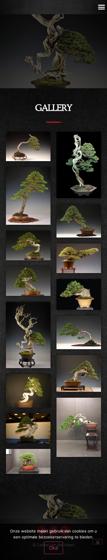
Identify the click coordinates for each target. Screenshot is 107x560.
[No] (97, 541)
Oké (53, 548)
